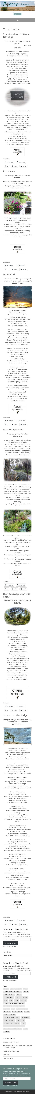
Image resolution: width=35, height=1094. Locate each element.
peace (20, 1011)
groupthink (8, 1006)
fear (11, 1000)
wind (19, 1028)
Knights (6, 1008)
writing (6, 1031)
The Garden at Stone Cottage (16, 35)
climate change (9, 994)
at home (13, 988)
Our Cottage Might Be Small (16, 595)
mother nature (22, 1008)
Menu (17, 14)
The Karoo (20, 1026)
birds (25, 988)
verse (14, 1028)
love (12, 1008)
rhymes (6, 1023)
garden (21, 1003)
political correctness (11, 1017)
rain (5, 1020)
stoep (6, 1026)
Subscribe (10, 943)
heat (15, 1006)
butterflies (8, 991)
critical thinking (22, 997)
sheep (23, 1023)
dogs (5, 1000)
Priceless (9, 171)
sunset (12, 1026)
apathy (6, 988)
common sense (8, 997)
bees (19, 988)
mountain (7, 1011)
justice (21, 1006)
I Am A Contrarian (8, 1058)
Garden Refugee (13, 429)
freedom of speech (10, 1003)
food (16, 1000)
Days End (9, 274)
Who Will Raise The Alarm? (11, 1042)
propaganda (25, 1017)
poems (6, 1014)
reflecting (20, 1020)
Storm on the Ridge (15, 715)
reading (11, 1020)
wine (25, 1028)
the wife (7, 1028)
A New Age (6, 1054)
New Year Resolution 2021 (11, 1051)
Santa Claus (15, 1023)
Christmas (17, 991)
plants (26, 1011)
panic (14, 1011)
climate (26, 991)
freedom (23, 1000)
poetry (12, 1014)
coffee (19, 994)
